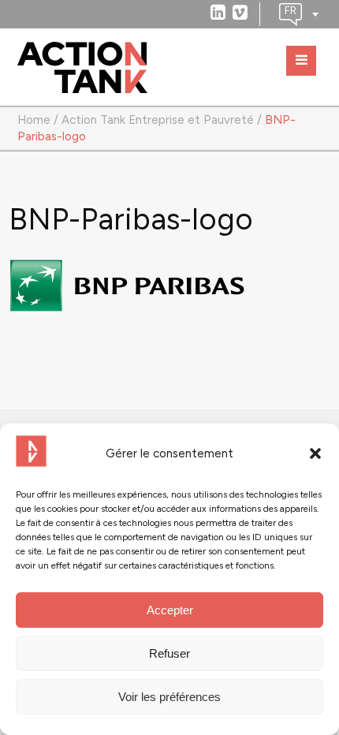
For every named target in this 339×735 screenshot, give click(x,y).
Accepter (170, 610)
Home (33, 120)
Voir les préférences (169, 696)
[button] (315, 453)
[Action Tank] (82, 68)
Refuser (169, 653)
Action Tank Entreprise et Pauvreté (157, 120)
